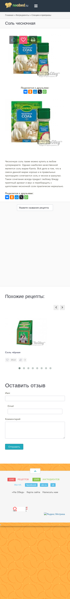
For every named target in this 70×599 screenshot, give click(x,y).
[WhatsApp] (44, 92)
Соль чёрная (12, 352)
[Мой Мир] (35, 92)
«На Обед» (18, 492)
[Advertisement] (35, 249)
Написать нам (50, 492)
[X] (40, 92)
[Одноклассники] (30, 92)
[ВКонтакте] (25, 92)
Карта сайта (33, 492)
